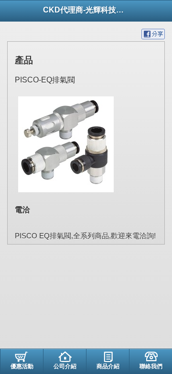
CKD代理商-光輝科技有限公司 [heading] (86, 10)
